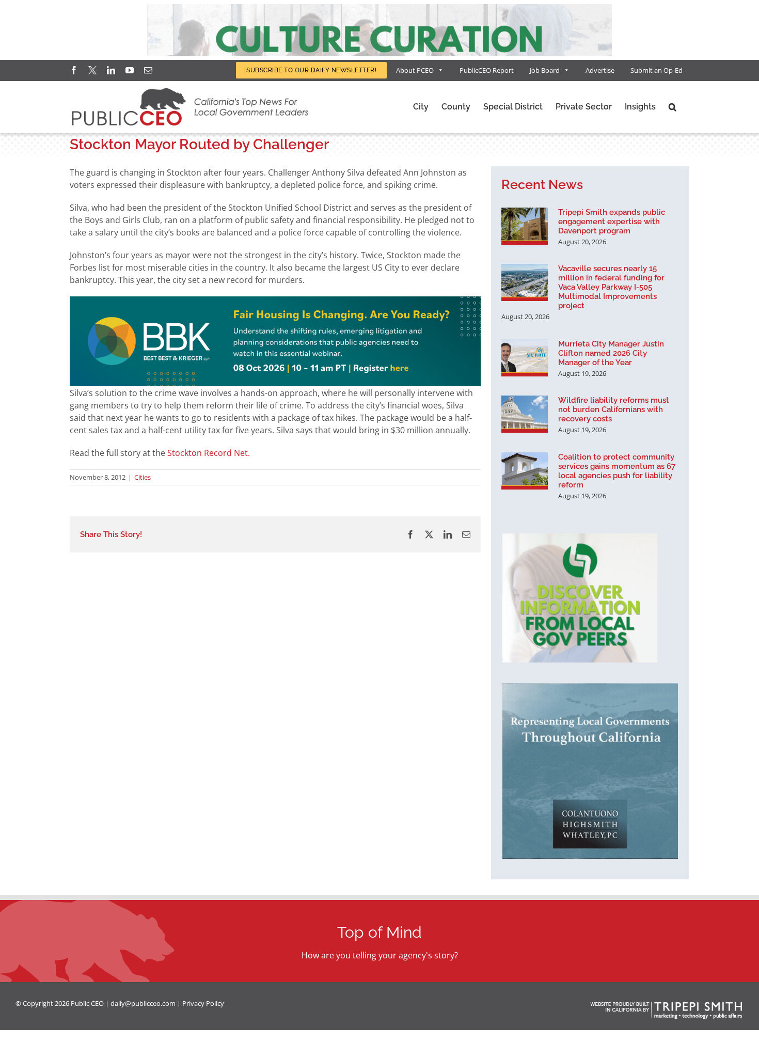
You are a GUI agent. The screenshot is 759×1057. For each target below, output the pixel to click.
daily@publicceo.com (143, 1003)
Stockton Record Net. (207, 453)
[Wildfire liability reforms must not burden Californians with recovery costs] (524, 414)
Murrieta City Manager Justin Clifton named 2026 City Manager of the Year (611, 353)
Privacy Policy (203, 1003)
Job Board (545, 70)
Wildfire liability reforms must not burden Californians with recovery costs (613, 409)
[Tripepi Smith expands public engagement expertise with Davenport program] (524, 226)
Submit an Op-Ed (656, 70)
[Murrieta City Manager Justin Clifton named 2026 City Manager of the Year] (524, 357)
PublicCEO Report (487, 70)
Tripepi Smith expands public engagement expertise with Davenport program (611, 221)
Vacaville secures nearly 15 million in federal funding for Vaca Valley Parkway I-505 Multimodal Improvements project (611, 287)
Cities (142, 477)
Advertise (600, 70)
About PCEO (415, 70)
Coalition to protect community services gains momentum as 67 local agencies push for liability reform (616, 471)
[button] (672, 107)
